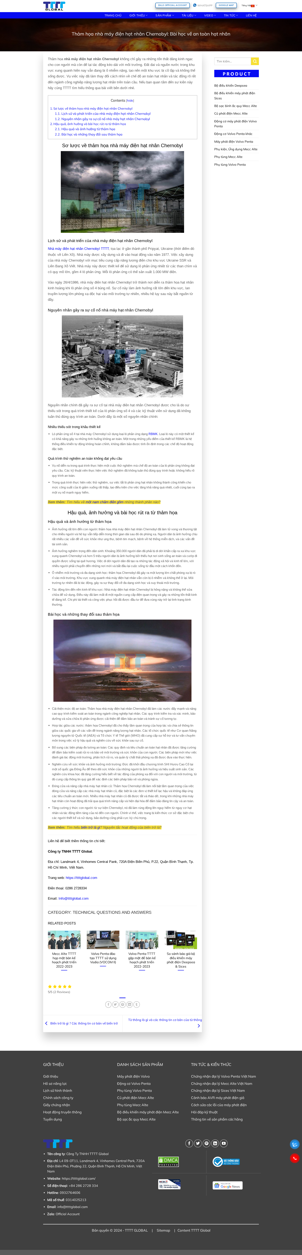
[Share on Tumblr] (136, 1004)
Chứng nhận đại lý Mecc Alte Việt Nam (221, 1083)
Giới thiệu (50, 1076)
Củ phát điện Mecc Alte (231, 113)
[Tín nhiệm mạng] (179, 1184)
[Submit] (255, 61)
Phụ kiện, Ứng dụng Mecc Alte (235, 149)
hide (130, 100)
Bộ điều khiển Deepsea (230, 85)
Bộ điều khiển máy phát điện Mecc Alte (148, 1112)
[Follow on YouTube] (224, 1143)
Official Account (68, 1214)
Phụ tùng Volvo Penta (230, 164)
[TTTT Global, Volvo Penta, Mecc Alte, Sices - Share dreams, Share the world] (54, 6)
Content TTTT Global (194, 1230)
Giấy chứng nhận (56, 1105)
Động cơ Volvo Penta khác (233, 134)
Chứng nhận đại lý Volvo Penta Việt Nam (223, 1076)
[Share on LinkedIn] (129, 1004)
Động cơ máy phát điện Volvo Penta (235, 123)
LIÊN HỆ (251, 15)
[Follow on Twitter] (198, 1143)
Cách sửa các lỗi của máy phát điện (219, 1105)
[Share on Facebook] (108, 1004)
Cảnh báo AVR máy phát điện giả (217, 1097)
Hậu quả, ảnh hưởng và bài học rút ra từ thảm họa (88, 124)
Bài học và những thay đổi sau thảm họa (88, 134)
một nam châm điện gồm (104, 502)
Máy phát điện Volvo (133, 1076)
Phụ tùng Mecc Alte (228, 157)
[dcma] (179, 1162)
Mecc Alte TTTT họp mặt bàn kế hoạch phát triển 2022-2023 (64, 960)
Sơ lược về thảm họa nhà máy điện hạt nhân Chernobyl (91, 108)
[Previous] (47, 957)
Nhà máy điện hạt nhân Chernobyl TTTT (78, 249)
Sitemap (163, 1230)
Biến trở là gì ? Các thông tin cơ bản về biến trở (84, 1023)
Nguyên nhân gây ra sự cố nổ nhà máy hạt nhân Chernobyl (102, 119)
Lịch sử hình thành (57, 1090)
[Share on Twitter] (115, 1004)
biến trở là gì (90, 827)
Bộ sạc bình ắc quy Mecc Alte (235, 106)
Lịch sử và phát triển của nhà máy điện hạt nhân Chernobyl (103, 113)
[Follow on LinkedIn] (215, 1143)
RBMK (153, 434)
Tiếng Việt (246, 5)
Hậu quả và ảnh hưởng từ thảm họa (85, 129)
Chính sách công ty (58, 1097)
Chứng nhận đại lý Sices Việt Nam (218, 1090)
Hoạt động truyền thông (62, 1112)
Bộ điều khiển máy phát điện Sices (234, 95)
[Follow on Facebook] (189, 1143)
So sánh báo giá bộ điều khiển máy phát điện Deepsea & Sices (181, 960)
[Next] (198, 957)
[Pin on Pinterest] (122, 1004)
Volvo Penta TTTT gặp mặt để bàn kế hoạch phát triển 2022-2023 (142, 960)
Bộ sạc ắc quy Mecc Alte (136, 1119)
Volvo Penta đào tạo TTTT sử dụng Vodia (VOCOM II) (103, 958)
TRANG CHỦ (113, 15)
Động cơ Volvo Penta (134, 1083)
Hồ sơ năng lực (55, 1083)
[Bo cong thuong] (234, 1162)
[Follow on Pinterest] (206, 1143)
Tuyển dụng (52, 1119)
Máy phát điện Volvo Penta (233, 142)
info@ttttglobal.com (72, 1207)
